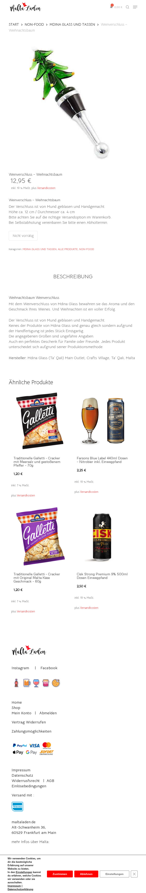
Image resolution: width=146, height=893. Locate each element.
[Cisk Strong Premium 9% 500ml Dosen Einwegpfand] (103, 536)
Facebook (48, 668)
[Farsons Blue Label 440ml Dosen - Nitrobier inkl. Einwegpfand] (103, 421)
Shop (16, 707)
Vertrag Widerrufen (29, 722)
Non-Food (34, 24)
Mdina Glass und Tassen (72, 24)
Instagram (20, 668)
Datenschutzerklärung (20, 889)
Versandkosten (46, 188)
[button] (135, 7)
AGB (50, 780)
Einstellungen (24, 872)
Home (17, 702)
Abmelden (48, 713)
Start (14, 24)
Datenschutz (22, 775)
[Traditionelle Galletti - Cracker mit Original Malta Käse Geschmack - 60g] (39, 536)
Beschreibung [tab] (73, 276)
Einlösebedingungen (29, 786)
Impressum (21, 770)
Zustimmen (60, 874)
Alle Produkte (68, 249)
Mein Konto (21, 713)
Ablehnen (86, 874)
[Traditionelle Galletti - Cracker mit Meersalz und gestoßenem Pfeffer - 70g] (39, 421)
